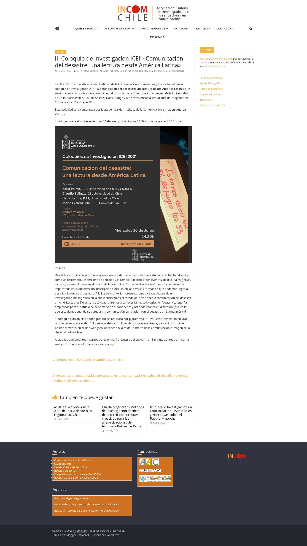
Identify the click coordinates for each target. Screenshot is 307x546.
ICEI (150, 70)
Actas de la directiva (211, 78)
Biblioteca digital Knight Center (71, 498)
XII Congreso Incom (117, 28)
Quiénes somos (85, 28)
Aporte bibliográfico (211, 83)
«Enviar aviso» (217, 66)
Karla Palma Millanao (88, 70)
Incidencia (157, 37)
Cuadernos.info (63, 463)
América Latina (110, 70)
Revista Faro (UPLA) (65, 470)
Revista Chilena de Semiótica (70, 467)
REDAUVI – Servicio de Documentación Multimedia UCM (86, 510)
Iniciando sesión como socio (216, 58)
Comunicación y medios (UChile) (72, 460)
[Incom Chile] (57, 29)
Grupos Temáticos (210, 94)
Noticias (202, 28)
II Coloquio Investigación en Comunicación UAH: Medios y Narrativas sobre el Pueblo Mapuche (171, 413)
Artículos (180, 28)
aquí (112, 344)
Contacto (224, 28)
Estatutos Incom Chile (212, 105)
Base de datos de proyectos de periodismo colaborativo (86, 504)
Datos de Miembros (211, 89)
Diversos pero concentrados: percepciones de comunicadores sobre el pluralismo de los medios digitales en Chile (119, 378)
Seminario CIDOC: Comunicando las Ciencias (87, 359)
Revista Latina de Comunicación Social (76, 477)
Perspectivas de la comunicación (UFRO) (77, 474)
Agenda (60, 51)
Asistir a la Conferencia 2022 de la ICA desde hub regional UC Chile (73, 411)
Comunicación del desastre (133, 70)
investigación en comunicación (169, 70)
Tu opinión (206, 100)
